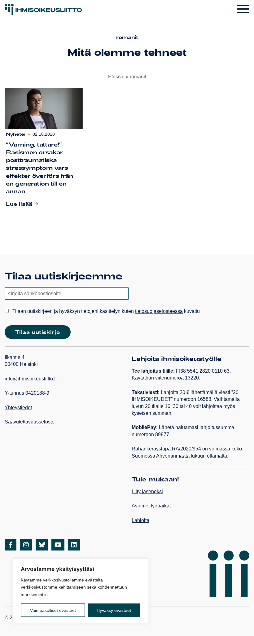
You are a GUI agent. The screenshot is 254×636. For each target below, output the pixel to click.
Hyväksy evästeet (114, 610)
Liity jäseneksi (147, 491)
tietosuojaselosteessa (159, 311)
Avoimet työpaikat (151, 505)
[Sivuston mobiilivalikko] (243, 9)
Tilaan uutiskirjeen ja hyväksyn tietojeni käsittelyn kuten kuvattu (105, 311)
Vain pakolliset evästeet (53, 610)
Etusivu (116, 76)
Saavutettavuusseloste (30, 421)
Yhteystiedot (18, 407)
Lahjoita (140, 520)
